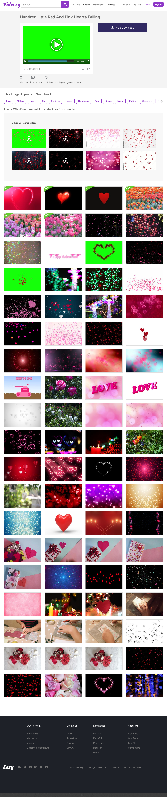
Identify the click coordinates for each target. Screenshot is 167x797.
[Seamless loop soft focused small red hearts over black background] (22, 685)
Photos (86, 4)
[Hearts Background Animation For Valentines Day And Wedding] (144, 523)
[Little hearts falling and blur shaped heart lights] (144, 225)
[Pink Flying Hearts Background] (144, 361)
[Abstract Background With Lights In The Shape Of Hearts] (144, 685)
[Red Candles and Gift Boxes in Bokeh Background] (104, 442)
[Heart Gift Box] (22, 658)
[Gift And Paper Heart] (22, 550)
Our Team (133, 738)
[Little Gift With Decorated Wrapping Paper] (144, 550)
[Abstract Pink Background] (104, 415)
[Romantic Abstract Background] (22, 361)
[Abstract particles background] (63, 577)
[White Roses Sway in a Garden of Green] (63, 415)
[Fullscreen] (88, 61)
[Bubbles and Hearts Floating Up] (144, 279)
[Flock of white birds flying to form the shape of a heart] (104, 469)
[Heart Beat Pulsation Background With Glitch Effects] (104, 198)
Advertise (72, 738)
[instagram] (35, 767)
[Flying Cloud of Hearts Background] (144, 469)
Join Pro (137, 4)
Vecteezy (32, 738)
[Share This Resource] (89, 69)
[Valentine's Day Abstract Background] (144, 496)
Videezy (31, 743)
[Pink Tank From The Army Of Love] (22, 388)
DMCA (70, 747)
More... (97, 752)
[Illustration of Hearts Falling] (144, 631)
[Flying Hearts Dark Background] (63, 361)
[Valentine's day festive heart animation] (104, 685)
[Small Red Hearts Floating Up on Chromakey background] (22, 279)
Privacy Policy (136, 767)
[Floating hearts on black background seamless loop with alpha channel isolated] (104, 577)
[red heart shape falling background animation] (139, 139)
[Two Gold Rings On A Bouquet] (63, 685)
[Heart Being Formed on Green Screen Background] (104, 252)
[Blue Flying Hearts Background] (22, 523)
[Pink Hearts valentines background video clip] (104, 496)
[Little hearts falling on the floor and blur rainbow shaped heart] (22, 252)
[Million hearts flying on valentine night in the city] (104, 225)
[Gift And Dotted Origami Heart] (63, 550)
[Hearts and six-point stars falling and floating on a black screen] (144, 252)
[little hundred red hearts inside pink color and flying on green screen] (29, 139)
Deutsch (97, 747)
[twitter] (25, 767)
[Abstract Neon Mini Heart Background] (22, 442)
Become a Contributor (38, 747)
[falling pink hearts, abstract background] (103, 161)
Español (97, 738)
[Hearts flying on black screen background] (22, 306)
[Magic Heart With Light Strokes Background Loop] (22, 198)
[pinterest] (30, 767)
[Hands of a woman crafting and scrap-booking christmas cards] (144, 604)
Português (98, 743)
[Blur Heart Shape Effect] (63, 442)
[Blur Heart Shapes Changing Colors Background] (22, 334)
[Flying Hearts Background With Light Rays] (104, 361)
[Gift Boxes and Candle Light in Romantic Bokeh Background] (63, 604)
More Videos (98, 4)
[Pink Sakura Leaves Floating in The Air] (63, 334)
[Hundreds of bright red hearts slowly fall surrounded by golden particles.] (29, 161)
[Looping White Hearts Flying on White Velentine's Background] (22, 415)
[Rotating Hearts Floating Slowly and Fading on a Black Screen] (144, 577)
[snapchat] (41, 767)
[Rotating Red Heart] (63, 523)
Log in (147, 4)
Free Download (124, 27)
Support (71, 743)
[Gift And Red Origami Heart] (104, 550)
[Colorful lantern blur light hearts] (104, 306)
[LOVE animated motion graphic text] (104, 388)
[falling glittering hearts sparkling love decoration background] (66, 139)
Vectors (76, 4)
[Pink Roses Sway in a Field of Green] (63, 388)
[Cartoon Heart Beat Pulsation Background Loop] (63, 198)
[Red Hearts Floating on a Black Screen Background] (104, 334)
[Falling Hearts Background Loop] (22, 604)
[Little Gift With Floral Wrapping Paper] (22, 577)
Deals (70, 733)
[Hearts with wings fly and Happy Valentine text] (63, 252)
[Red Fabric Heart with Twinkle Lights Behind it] (104, 604)
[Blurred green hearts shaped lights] (104, 279)
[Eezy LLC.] (8, 767)
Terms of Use (120, 767)
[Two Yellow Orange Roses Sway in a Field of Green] (144, 442)
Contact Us (134, 747)
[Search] (65, 4)
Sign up (158, 4)
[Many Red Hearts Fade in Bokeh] (63, 496)
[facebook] (19, 767)
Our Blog (132, 743)
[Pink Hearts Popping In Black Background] (63, 469)
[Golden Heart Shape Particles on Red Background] (104, 523)
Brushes (111, 4)
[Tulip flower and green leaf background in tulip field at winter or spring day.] (63, 225)
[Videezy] (12, 5)
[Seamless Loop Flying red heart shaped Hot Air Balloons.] (22, 469)
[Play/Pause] (25, 61)
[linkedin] (46, 767)
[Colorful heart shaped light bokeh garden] (63, 279)
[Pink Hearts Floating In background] (144, 306)
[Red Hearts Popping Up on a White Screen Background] (144, 334)
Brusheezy (32, 733)
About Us (133, 733)
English (97, 733)
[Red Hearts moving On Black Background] (144, 658)
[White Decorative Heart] (22, 496)
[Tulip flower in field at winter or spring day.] (144, 198)
